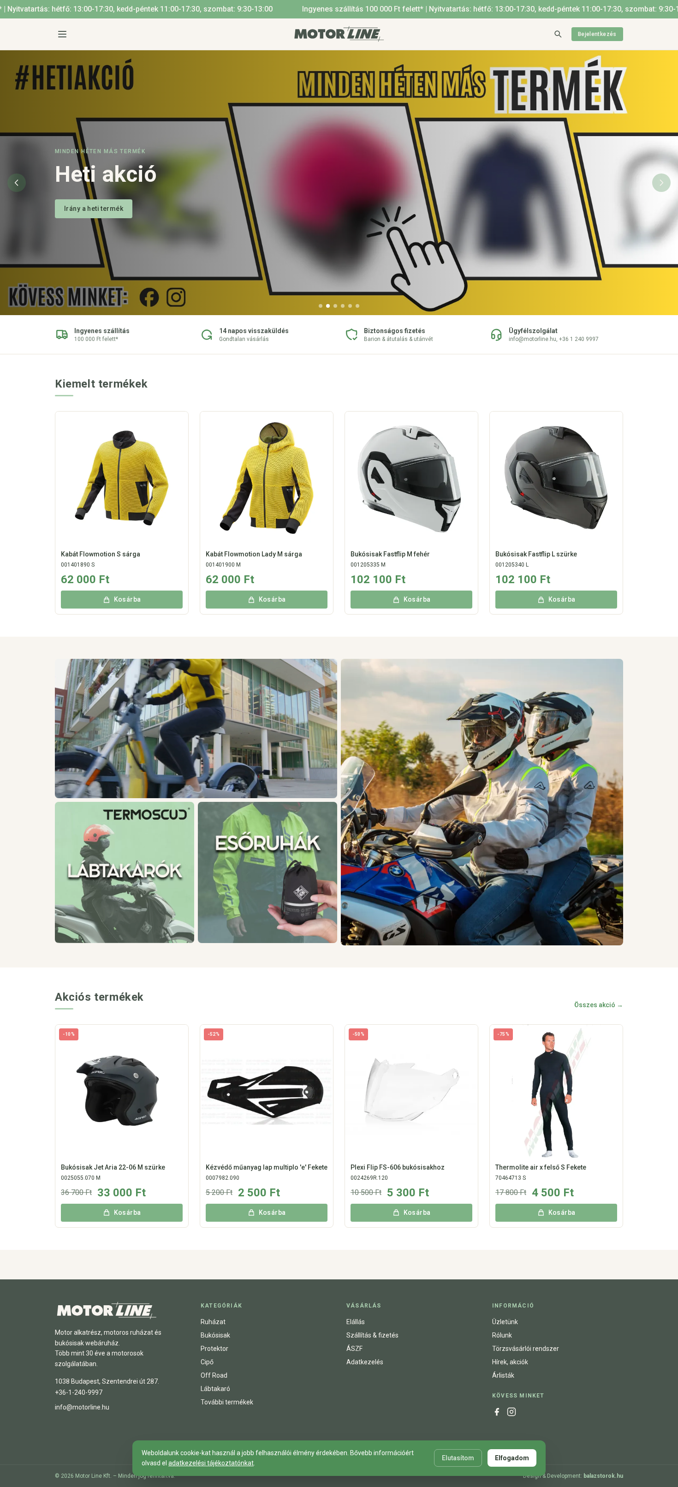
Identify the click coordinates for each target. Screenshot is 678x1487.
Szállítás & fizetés (372, 1335)
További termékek (227, 1402)
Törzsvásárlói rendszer (525, 1348)
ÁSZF (354, 1348)
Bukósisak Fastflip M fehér (390, 554)
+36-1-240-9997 (78, 1392)
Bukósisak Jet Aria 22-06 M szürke (113, 1167)
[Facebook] (496, 1411)
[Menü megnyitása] (62, 34)
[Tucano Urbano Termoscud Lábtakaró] (124, 873)
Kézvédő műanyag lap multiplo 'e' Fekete (266, 1167)
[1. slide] (320, 306)
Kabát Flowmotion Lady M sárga (254, 554)
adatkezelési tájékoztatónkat (211, 1463)
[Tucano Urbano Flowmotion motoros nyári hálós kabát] (196, 728)
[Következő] (661, 182)
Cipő (207, 1362)
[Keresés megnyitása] (557, 33)
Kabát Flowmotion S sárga (100, 554)
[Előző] (16, 182)
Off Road (214, 1375)
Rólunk (502, 1335)
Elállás (355, 1322)
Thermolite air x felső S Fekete (540, 1167)
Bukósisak (215, 1335)
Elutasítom (458, 1458)
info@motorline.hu (82, 1407)
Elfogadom (512, 1458)
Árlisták (503, 1375)
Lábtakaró (215, 1388)
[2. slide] (328, 306)
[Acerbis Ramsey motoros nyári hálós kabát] (482, 802)
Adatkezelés (364, 1362)
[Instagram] (511, 1411)
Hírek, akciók (510, 1362)
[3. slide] (335, 306)
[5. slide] (350, 306)
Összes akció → (598, 1005)
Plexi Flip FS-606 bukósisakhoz (398, 1167)
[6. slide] (357, 306)
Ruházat (213, 1322)
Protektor (214, 1348)
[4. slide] (343, 306)
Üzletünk (505, 1322)
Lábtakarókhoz (87, 208)
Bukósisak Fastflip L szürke (536, 554)
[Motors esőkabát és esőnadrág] (267, 873)
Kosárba (127, 599)
